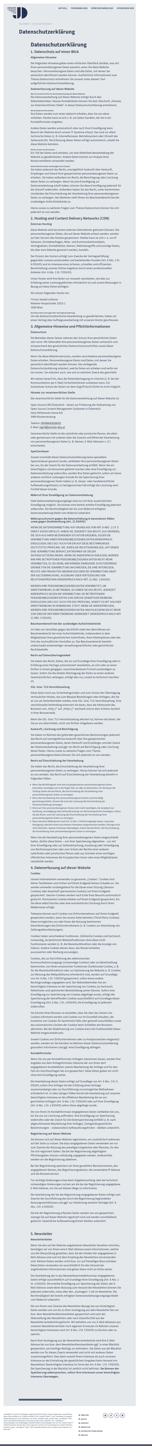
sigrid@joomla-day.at (52, 427)
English (84, 1435)
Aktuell (62, 8)
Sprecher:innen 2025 (102, 8)
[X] (116, 1415)
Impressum (85, 1427)
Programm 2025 (79, 8)
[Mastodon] (122, 1415)
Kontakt (85, 1423)
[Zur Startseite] (17, 13)
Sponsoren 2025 (125, 8)
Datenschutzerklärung (90, 1431)
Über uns (85, 1415)
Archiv (84, 1419)
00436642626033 (51, 423)
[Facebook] (111, 1415)
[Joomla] (105, 1415)
